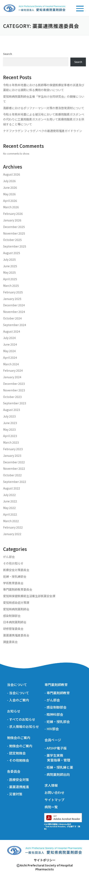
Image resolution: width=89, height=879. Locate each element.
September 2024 (14, 325)
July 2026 (9, 181)
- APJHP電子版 (55, 748)
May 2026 (9, 194)
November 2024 (14, 312)
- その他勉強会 (18, 760)
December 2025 (14, 227)
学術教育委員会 (13, 583)
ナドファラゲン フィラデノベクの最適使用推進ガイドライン (42, 131)
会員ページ (52, 740)
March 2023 (11, 442)
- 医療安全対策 (18, 779)
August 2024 (11, 331)
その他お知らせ (13, 563)
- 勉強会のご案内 (19, 746)
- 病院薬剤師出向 (57, 774)
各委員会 (13, 771)
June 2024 (10, 344)
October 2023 (12, 397)
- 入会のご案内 (18, 700)
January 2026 (12, 220)
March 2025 (11, 285)
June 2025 (10, 266)
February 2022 (13, 527)
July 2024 (9, 338)
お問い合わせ (54, 792)
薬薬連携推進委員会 (16, 635)
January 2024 (12, 377)
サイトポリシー (44, 860)
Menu (79, 8)
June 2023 (10, 423)
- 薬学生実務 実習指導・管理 (57, 757)
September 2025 (14, 246)
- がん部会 (52, 700)
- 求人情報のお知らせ (23, 726)
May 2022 (9, 508)
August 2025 (11, 253)
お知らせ (13, 711)
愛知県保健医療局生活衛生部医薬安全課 (29, 596)
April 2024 (10, 357)
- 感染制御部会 (55, 707)
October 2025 (12, 240)
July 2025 (9, 259)
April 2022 (10, 514)
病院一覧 (51, 807)
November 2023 (14, 390)
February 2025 (13, 292)
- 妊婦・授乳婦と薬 (58, 767)
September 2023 (14, 403)
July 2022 (9, 495)
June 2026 (10, 187)
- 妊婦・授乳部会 (57, 721)
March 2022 (11, 521)
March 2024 (11, 364)
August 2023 (11, 410)
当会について (17, 684)
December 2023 (14, 384)
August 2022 (11, 488)
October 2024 (12, 318)
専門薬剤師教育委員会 (17, 589)
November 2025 (14, 233)
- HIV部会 (51, 728)
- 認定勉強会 (16, 753)
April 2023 (10, 436)
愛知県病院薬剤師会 (16, 609)
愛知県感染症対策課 (16, 602)
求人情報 (51, 785)
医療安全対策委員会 (16, 570)
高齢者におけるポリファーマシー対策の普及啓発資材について (43, 108)
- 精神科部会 (53, 714)
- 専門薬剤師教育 (57, 692)
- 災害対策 (14, 794)
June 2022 (10, 501)
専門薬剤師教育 (56, 684)
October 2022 (12, 475)
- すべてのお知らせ (21, 719)
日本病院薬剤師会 (14, 622)
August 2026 (11, 174)
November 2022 (14, 468)
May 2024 (9, 351)
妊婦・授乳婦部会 (14, 576)
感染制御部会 (11, 616)
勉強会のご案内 (18, 737)
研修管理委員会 (13, 629)
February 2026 (13, 214)
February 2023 (13, 449)
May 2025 (9, 272)
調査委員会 (10, 642)
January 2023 (12, 455)
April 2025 (10, 279)
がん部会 (9, 557)
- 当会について (18, 692)
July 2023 (9, 416)
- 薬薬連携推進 (18, 786)
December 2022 (14, 462)
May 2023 (9, 429)
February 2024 (13, 370)
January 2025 (12, 299)
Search (7, 54)
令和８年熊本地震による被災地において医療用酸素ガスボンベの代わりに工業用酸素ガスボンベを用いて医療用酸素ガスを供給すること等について (43, 119)
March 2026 (11, 207)
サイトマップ (54, 799)
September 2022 (14, 482)
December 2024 (14, 305)
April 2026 (10, 201)
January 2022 (12, 534)
